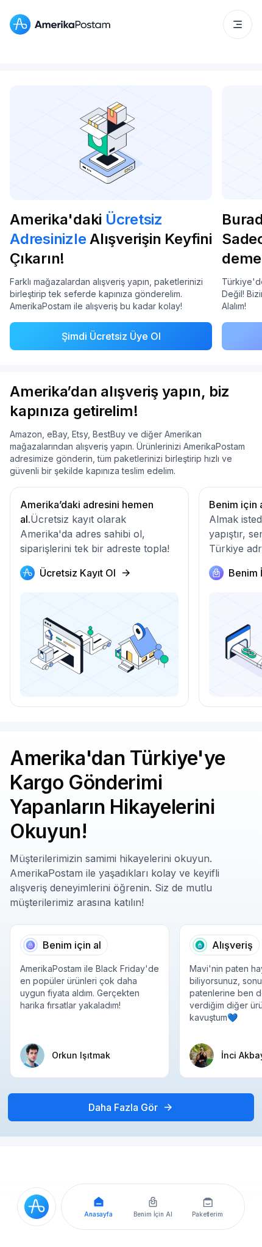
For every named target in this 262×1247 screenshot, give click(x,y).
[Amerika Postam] (63, 24)
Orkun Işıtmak (81, 1055)
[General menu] (237, 24)
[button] (237, 24)
